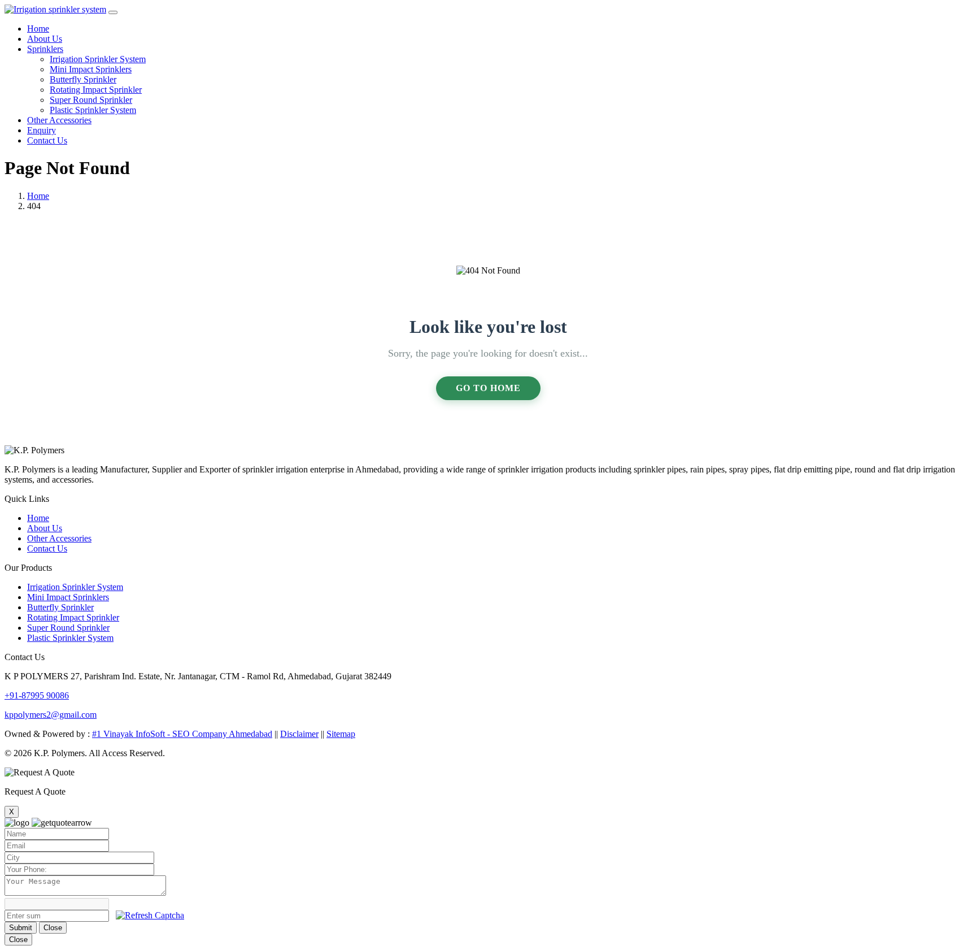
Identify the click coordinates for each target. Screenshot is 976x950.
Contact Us (47, 140)
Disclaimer (299, 734)
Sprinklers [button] (45, 49)
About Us (44, 39)
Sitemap (340, 734)
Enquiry (41, 130)
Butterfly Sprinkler (83, 79)
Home (38, 28)
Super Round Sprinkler (91, 100)
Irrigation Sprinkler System (98, 59)
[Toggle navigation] (112, 12)
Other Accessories (59, 120)
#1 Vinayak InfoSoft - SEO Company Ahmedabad (182, 734)
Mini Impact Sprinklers (91, 69)
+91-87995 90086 (37, 695)
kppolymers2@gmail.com (51, 714)
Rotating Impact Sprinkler (96, 89)
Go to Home (488, 388)
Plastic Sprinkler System (93, 110)
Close (52, 927)
